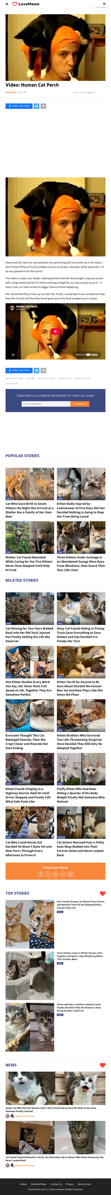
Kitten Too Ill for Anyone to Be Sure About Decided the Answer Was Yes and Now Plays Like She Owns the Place (80, 688)
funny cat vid (65, 378)
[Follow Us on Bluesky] (63, 874)
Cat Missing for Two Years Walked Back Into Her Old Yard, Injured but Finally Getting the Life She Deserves (29, 634)
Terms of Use (84, 1184)
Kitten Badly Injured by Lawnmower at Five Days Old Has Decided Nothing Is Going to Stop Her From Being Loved (81, 510)
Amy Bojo (11, 92)
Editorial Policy (38, 1184)
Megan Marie (21, 1116)
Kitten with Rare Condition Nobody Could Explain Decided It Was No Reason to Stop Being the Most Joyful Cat (79, 1007)
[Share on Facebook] (19, 106)
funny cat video (82, 378)
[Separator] (43, 106)
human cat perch (47, 378)
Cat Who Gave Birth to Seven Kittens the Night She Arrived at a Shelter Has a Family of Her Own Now (30, 510)
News (9, 499)
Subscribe (79, 404)
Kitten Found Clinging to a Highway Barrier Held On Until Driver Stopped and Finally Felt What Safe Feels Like (28, 795)
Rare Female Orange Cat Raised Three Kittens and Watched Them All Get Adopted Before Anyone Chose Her (81, 904)
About (23, 1184)
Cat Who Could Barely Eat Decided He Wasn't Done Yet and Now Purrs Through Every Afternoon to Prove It (29, 848)
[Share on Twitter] (36, 106)
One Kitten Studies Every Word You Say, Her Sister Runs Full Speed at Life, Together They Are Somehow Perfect (29, 688)
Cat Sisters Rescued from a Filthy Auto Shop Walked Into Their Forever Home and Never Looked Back (80, 848)
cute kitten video (14, 378)
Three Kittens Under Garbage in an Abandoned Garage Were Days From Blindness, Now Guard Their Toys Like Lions (81, 563)
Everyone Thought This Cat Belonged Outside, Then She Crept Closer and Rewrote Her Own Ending (27, 741)
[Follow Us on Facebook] (40, 874)
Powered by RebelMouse (101, 7)
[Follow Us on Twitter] (48, 874)
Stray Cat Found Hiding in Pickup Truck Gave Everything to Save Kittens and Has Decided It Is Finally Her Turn (81, 634)
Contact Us (56, 1184)
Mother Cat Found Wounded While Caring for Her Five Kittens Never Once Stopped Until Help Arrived (29, 563)
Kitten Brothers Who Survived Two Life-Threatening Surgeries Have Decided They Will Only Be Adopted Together (79, 741)
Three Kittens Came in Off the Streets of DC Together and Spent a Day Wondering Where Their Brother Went (80, 956)
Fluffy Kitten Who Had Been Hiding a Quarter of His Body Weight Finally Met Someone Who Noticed (81, 795)
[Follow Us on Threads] (70, 874)
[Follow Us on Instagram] (55, 874)
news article (12, 383)
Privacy (69, 1184)
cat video (30, 378)
